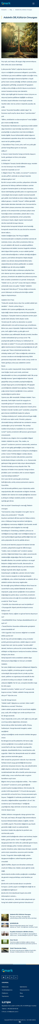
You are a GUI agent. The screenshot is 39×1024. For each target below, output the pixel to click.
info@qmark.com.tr (12, 1011)
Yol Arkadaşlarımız (7, 990)
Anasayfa (4, 9)
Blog (11, 9)
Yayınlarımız (5, 996)
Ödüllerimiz (5, 993)
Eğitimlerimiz (23, 987)
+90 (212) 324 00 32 (12, 1008)
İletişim (22, 996)
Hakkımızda (5, 987)
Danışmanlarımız (24, 990)
